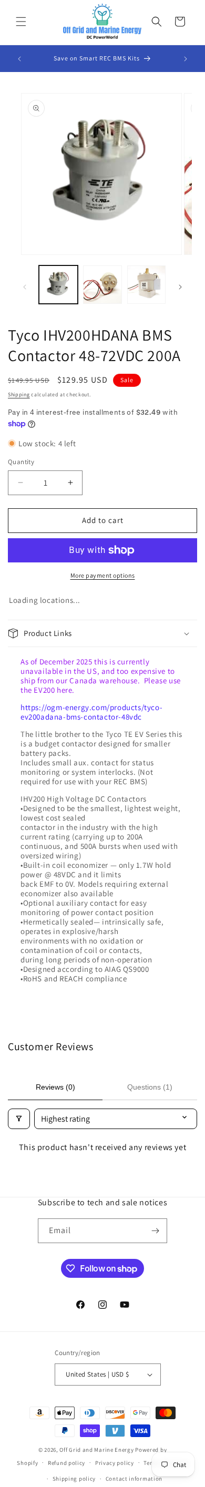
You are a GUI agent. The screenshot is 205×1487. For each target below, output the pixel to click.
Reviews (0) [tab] (55, 1087)
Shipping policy (74, 1478)
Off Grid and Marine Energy (96, 1449)
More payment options (102, 575)
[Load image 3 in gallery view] (146, 284)
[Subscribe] (155, 1230)
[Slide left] (24, 287)
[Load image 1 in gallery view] (58, 284)
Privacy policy (114, 1463)
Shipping (19, 394)
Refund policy (66, 1463)
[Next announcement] (185, 58)
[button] (21, 21)
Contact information (134, 1478)
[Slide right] (180, 287)
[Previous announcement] (19, 58)
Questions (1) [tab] (149, 1087)
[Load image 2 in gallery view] (102, 284)
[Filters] (19, 1119)
